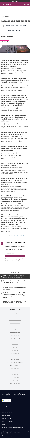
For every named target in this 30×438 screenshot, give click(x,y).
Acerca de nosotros (6, 418)
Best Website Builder (15, 323)
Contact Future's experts (7, 409)
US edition (12, 434)
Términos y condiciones (7, 406)
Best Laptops (15, 329)
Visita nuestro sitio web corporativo (13, 395)
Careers (3, 424)
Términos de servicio (19, 258)
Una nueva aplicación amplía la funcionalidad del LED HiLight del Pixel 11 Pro (16, 281)
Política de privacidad (7, 412)
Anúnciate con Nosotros (7, 421)
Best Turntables (15, 359)
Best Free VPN (15, 317)
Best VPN (15, 313)
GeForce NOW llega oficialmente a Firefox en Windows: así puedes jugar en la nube (14, 302)
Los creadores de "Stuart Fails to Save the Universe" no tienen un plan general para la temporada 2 (14, 287)
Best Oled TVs (15, 350)
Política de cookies (6, 415)
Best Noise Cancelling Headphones (15, 362)
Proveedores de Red (5, 41)
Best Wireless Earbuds (15, 365)
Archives (23, 235)
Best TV (15, 347)
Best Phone (15, 344)
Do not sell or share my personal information (12, 427)
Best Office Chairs (15, 368)
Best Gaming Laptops (15, 332)
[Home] (15, 1)
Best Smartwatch (15, 353)
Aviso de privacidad (19, 259)
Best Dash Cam (15, 377)
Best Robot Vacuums (15, 383)
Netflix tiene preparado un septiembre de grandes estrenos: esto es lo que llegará (13, 276)
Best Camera (15, 374)
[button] (2, 4)
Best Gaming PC (15, 335)
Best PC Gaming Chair (15, 338)
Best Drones (15, 380)
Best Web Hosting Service (15, 320)
